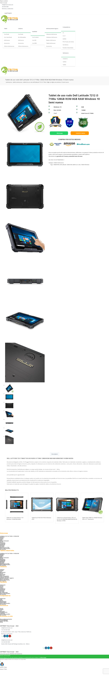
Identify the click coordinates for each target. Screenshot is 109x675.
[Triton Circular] (11, 19)
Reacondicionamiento (6, 619)
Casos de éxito (4, 621)
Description (54, 454)
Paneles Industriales (68, 48)
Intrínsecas (7, 40)
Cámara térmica (4, 577)
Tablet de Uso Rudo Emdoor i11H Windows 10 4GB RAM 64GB (14, 518)
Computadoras (66, 27)
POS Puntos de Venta (68, 42)
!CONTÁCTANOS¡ (80, 133)
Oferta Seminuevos (23, 46)
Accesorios (7, 43)
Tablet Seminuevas (17, 82)
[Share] (7, 671)
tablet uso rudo (77, 164)
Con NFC (34, 40)
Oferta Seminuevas (9, 46)
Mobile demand (4, 541)
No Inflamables (22, 37)
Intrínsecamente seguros (7, 578)
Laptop (64, 39)
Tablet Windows (85, 164)
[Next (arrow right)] (7, 674)
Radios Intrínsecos (51, 40)
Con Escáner (35, 37)
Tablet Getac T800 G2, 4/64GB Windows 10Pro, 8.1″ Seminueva (92, 518)
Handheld (34, 31)
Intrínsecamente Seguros (52, 28)
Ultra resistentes (4, 576)
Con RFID (34, 43)
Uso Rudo (6, 34)
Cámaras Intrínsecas (51, 34)
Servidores (65, 45)
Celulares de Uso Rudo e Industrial (9, 536)
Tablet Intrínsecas (50, 43)
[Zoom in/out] (16, 671)
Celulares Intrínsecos (51, 37)
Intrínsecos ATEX (4, 547)
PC (63, 33)
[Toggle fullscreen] (11, 671)
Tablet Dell (69, 164)
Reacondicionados (5, 548)
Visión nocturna (4, 579)
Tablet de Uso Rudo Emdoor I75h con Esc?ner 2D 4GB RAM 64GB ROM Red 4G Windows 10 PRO (67, 519)
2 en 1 (64, 36)
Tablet (5, 28)
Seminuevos (66, 53)
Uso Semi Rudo (8, 37)
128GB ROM (56, 164)
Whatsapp (59, 133)
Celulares (20, 28)
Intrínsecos (21, 40)
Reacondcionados (5, 580)
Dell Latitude (63, 164)
